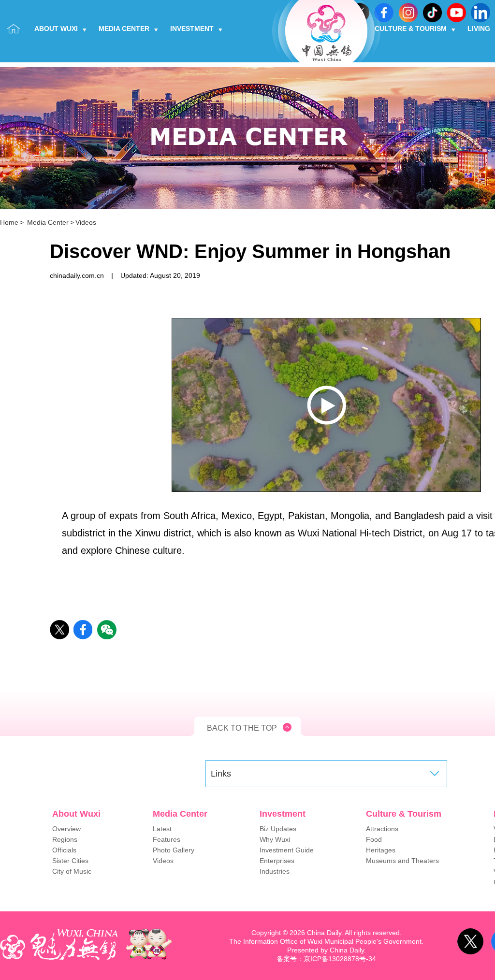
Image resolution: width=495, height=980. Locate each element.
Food (374, 839)
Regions (64, 839)
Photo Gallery (173, 850)
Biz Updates (278, 829)
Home (9, 222)
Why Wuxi (275, 839)
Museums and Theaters (402, 861)
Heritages (380, 850)
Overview (66, 829)
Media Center (124, 28)
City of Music (71, 871)
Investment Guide (287, 850)
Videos (85, 222)
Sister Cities (70, 861)
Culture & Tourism (411, 28)
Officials (64, 850)
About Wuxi (56, 28)
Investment (192, 28)
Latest (162, 829)
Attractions (382, 829)
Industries (275, 871)
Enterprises (277, 861)
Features (166, 839)
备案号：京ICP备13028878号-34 (326, 959)
